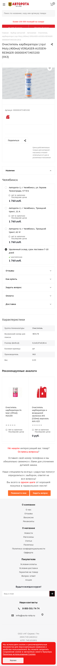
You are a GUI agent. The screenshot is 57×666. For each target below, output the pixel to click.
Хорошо (13, 660)
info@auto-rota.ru (25, 615)
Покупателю (29, 559)
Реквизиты (28, 521)
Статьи (28, 540)
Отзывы (28, 513)
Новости (28, 533)
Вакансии (28, 517)
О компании (28, 504)
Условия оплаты (28, 564)
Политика (28, 544)
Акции (28, 580)
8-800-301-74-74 (30, 608)
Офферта (28, 552)
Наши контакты (28, 602)
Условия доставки (28, 568)
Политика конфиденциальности (28, 548)
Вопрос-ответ (28, 576)
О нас (28, 509)
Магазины (28, 537)
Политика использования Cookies (19, 654)
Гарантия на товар (28, 572)
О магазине (28, 528)
